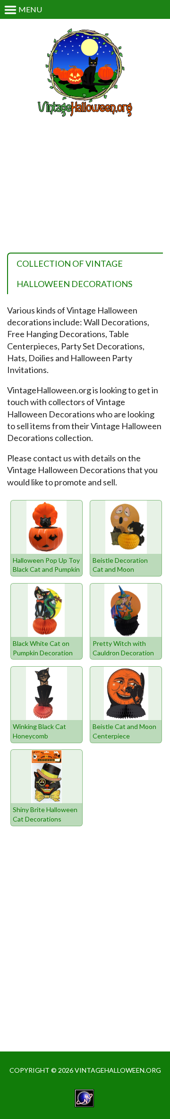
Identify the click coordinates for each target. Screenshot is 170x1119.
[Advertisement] (85, 189)
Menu (29, 9)
